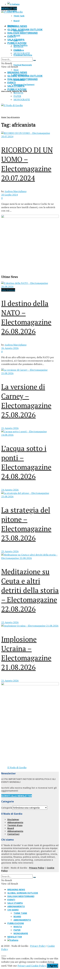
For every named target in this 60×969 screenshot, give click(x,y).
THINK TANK (20, 913)
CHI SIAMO (13, 909)
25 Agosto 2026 (10, 428)
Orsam (17, 35)
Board (16, 20)
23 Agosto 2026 (10, 551)
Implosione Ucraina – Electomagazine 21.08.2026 (26, 653)
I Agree (52, 965)
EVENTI (11, 36)
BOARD (17, 916)
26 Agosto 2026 (10, 348)
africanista (15, 117)
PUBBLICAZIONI (16, 43)
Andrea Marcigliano (15, 191)
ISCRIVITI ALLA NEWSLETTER (16, 795)
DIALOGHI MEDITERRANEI (22, 33)
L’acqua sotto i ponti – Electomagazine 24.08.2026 (26, 462)
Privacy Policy (36, 867)
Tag (8, 117)
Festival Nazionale (23, 65)
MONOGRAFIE (22, 53)
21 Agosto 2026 (10, 680)
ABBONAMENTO (16, 906)
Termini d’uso (14, 825)
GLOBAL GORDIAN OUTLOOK (24, 29)
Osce (16, 70)
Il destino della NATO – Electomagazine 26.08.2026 (26, 317)
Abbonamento (15, 822)
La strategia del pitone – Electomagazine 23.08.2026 (26, 524)
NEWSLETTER (9, 8)
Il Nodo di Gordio (16, 767)
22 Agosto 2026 (10, 622)
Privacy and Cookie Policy (32, 965)
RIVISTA (18, 46)
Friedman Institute (23, 55)
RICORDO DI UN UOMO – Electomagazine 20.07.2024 (27, 164)
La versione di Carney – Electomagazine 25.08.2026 (26, 400)
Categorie (6, 807)
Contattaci (13, 834)
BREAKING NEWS (17, 26)
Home (3, 117)
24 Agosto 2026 (10, 489)
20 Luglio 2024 (9, 194)
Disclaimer (13, 819)
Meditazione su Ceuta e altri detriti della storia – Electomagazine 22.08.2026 (30, 590)
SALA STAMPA (15, 39)
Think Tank (19, 16)
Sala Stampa (8, 290)
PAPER (17, 50)
